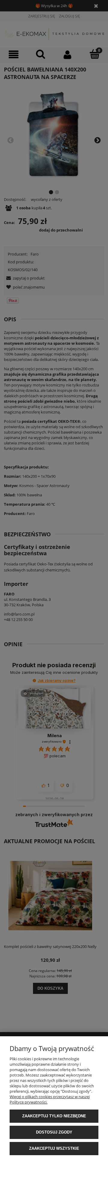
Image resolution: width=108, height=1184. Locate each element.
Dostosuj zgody (54, 1132)
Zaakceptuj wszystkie (54, 1148)
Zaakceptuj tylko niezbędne (54, 1116)
